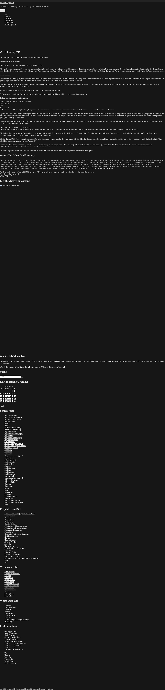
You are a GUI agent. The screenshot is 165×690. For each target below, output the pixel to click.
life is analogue (9, 464)
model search (9, 472)
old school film (9, 482)
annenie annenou (10, 631)
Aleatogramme (9, 516)
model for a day (10, 468)
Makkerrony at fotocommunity (15, 643)
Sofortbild (8, 596)
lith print (7, 466)
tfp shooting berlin (10, 496)
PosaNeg (7, 550)
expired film (8, 436)
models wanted (9, 474)
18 (3, 399)
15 (12, 396)
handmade (8, 452)
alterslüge (53, 172)
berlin (6, 423)
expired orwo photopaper (13, 438)
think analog (8, 498)
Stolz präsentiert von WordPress (41, 689)
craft (6, 426)
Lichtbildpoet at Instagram (13, 641)
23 (15, 399)
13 (8, 396)
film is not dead (9, 442)
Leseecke (7, 19)
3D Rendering (9, 572)
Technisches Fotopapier (12, 556)
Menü (2, 10)
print (6, 490)
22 (12, 399)
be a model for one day (12, 419)
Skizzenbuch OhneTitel (12, 554)
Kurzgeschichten (44, 172)
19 (6, 399)
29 (12, 401)
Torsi (6, 560)
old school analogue (11, 480)
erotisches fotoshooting (12, 430)
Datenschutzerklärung (22, 689)
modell (83, 172)
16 (15, 396)
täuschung (90, 172)
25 (3, 401)
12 (6, 396)
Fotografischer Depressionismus (15, 528)
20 (8, 399)
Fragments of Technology (13, 530)
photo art (7, 484)
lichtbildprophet (10, 460)
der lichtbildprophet (7, 3)
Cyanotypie (8, 578)
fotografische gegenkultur (13, 444)
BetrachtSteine (9, 518)
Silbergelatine (9, 594)
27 (8, 401)
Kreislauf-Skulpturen (11, 586)
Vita (5, 14)
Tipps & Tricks (9, 615)
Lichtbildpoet (9, 23)
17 (1, 399)
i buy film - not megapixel (13, 456)
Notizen (7, 611)
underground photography (13, 502)
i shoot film (8, 458)
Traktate (7, 617)
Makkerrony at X (10, 647)
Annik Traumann (10, 633)
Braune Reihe (9, 520)
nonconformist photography (14, 478)
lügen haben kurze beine (71, 172)
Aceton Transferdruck (12, 574)
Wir (5, 562)
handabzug (8, 450)
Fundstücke (8, 532)
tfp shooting (8, 494)
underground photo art (12, 500)
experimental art (10, 432)
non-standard (9, 476)
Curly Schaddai (9, 635)
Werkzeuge (8, 622)
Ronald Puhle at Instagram (13, 649)
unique (6, 504)
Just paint (7, 544)
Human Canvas (9, 540)
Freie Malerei (9, 588)
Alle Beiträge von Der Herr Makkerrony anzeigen (95, 168)
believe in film (9, 421)
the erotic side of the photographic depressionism (21, 558)
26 (6, 401)
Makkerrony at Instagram (13, 645)
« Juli (2, 406)
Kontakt (7, 16)
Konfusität (8, 605)
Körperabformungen (11, 584)
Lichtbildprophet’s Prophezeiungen (16, 619)
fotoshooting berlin (11, 448)
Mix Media (8, 592)
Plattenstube (8, 21)
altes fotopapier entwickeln (13, 417)
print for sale (8, 492)
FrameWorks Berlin (11, 639)
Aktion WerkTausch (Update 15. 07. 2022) (19, 514)
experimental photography (13, 434)
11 (3, 396)
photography (8, 486)
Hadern (7, 538)
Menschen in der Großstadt (14, 548)
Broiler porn (8, 522)
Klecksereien (9, 546)
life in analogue (9, 462)
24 (1, 401)
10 (1, 396)
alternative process (11, 415)
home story (8, 454)
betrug (60, 172)
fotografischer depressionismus (15, 446)
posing (6, 488)
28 (10, 401)
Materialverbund (10, 590)
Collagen (7, 576)
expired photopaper (11, 440)
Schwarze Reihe (10, 552)
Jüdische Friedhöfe (11, 542)
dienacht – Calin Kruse (12, 637)
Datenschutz (24, 367)
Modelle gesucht (10, 25)
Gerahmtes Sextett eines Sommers (16, 534)
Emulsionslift (9, 582)
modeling (7, 470)
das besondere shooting (12, 428)
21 (10, 399)
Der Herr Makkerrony (8, 172)
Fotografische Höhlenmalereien (15, 526)
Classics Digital (9, 524)
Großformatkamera (11, 536)
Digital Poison (9, 580)
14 (10, 396)
